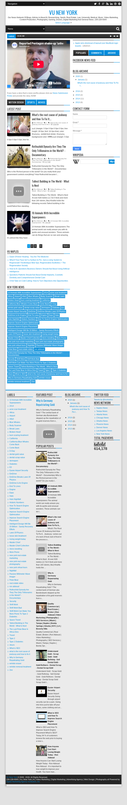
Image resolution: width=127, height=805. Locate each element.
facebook (99, 4)
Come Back (44, 304)
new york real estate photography (49, 342)
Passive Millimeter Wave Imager (49, 345)
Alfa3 (24, 296)
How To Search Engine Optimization (53, 319)
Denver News (102, 427)
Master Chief (13, 338)
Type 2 (48, 370)
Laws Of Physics (15, 334)
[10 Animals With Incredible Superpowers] (18, 222)
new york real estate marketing (21, 342)
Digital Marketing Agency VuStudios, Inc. (23, 782)
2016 (78, 91)
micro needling (48, 338)
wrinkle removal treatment (19, 381)
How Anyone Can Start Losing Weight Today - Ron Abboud (54, 752)
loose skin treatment (32, 334)
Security (11, 359)
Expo (51, 315)
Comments (96, 53)
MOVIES (41, 102)
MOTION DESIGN (16, 102)
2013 (78, 102)
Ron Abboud (38, 123)
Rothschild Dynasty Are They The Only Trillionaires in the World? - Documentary (49, 150)
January (81, 80)
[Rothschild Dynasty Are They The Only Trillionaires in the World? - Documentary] (18, 156)
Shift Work (21, 359)
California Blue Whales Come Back (22, 304)
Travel (40, 370)
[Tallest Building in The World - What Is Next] (18, 190)
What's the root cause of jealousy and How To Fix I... (80, 409)
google (103, 4)
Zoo (33, 381)
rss (107, 4)
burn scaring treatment (30, 300)
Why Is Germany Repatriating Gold (22, 378)
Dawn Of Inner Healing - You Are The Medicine (29, 257)
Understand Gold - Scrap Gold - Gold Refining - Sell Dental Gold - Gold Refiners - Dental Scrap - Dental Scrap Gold (48, 659)
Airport (17, 296)
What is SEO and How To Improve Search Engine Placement (55, 718)
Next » (66, 246)
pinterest (119, 4)
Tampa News (101, 411)
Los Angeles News (104, 431)
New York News (103, 434)
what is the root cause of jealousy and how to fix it (48, 374)
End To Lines (33, 315)
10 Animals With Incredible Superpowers (45, 215)
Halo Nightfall (13, 319)
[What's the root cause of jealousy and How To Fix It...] (18, 124)
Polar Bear (12, 349)
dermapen (46, 308)
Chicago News (102, 418)
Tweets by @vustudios (103, 400)
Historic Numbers (28, 319)
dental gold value (15, 308)
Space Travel (13, 366)
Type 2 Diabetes (59, 370)
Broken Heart (13, 300)
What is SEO (20, 374)
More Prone (61, 338)
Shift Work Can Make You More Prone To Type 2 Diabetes (32, 363)
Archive (112, 53)
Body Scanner (47, 296)
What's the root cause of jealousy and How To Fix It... (49, 117)
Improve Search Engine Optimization (23, 323)
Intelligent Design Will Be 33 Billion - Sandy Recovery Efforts (33, 330)
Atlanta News (101, 414)
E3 (63, 308)
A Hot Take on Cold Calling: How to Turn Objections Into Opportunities (38, 281)
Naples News (102, 408)
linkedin (111, 4)
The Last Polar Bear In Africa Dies (22, 370)
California (46, 300)
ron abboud (39, 349)
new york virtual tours (17, 345)
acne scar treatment (58, 293)
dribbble (115, 4)
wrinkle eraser (45, 378)
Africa (10, 296)
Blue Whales (33, 296)
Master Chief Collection (30, 338)
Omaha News (102, 421)
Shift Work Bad (33, 359)
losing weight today (50, 334)
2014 (46, 293)
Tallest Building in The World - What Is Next (42, 36)
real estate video (26, 349)
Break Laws (59, 296)
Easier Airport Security (17, 311)
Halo (57, 315)
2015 (78, 95)
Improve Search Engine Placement (22, 326)
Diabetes (56, 308)
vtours (10, 374)
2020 (78, 76)
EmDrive (32, 311)
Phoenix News (102, 424)
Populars (81, 53)
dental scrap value (32, 308)
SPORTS (31, 102)
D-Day (53, 304)
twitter (95, 4)
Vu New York (11, 777)
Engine (44, 315)
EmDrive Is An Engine (17, 315)
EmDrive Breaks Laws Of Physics (51, 311)
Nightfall (31, 345)
